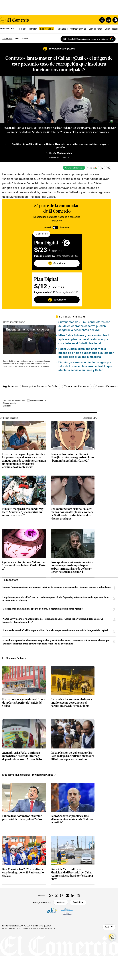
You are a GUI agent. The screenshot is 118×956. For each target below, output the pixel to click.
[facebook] (51, 895)
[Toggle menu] (3, 20)
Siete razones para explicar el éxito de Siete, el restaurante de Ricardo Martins (42, 608)
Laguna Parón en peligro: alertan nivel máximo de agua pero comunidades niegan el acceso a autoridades (56, 587)
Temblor (33, 29)
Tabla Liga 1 (62, 29)
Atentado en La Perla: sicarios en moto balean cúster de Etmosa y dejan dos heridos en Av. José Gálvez (23, 756)
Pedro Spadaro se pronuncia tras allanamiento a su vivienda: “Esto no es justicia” (72, 819)
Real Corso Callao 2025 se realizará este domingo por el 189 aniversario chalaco (23, 872)
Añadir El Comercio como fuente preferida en (88, 39)
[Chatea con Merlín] (102, 20)
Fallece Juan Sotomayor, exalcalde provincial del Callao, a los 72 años (22, 817)
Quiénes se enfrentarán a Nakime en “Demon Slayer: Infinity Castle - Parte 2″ (23, 565)
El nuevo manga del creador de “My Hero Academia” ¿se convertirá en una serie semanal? (22, 512)
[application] (29, 339)
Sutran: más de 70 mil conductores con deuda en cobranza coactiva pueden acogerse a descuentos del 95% (84, 326)
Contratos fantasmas (106, 386)
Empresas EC (46, 29)
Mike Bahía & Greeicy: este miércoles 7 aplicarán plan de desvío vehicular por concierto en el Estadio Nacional (84, 339)
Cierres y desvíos (78, 29)
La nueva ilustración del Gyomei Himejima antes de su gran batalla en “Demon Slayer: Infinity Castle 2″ (72, 457)
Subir (107, 927)
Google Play (78, 902)
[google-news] (78, 895)
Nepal (115, 29)
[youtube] (67, 895)
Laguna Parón (95, 29)
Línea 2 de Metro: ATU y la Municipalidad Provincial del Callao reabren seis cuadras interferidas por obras (72, 874)
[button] (29, 339)
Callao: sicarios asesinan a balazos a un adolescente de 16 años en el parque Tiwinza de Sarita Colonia (71, 703)
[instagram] (62, 895)
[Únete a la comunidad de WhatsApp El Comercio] (74, 168)
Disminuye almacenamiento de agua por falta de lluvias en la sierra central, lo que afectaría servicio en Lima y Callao (85, 366)
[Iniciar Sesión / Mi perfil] (115, 20)
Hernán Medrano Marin (60, 153)
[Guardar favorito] (102, 168)
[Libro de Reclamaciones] (67, 912)
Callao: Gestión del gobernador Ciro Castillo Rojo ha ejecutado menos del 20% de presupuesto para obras (72, 756)
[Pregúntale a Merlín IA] (112, 937)
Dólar (107, 29)
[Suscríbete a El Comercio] (108, 20)
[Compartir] (108, 168)
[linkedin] (73, 895)
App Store (61, 902)
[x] (56, 895)
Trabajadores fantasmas (77, 386)
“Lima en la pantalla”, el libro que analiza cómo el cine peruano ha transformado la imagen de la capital (55, 630)
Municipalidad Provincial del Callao (40, 386)
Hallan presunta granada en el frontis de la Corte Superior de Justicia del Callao (23, 703)
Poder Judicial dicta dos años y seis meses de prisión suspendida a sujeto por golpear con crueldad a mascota (86, 353)
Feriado (23, 29)
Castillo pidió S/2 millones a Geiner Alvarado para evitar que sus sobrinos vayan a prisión (60, 146)
